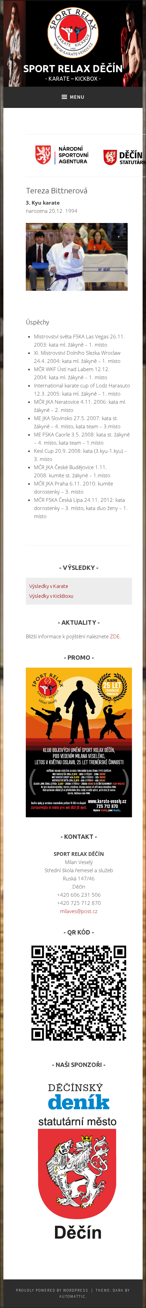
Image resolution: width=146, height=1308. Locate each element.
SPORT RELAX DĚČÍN (73, 68)
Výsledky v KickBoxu (51, 596)
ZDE (115, 636)
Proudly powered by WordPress (52, 1290)
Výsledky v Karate (48, 586)
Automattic (72, 1296)
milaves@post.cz (78, 911)
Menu (77, 97)
